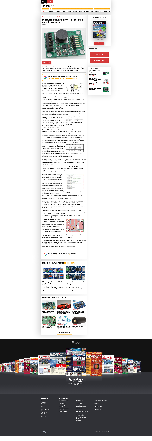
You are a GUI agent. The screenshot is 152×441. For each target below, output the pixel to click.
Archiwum (105, 11)
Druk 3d (59, 8)
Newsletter (43, 3)
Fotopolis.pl (96, 403)
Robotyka (64, 8)
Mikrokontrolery (45, 8)
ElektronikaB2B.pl (79, 414)
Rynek (92, 11)
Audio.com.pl (79, 403)
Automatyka (98, 11)
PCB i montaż (101, 8)
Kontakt (43, 415)
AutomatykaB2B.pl (80, 415)
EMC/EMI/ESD (106, 8)
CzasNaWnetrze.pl (63, 411)
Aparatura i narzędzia (84, 11)
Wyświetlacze (54, 8)
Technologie (58, 11)
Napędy (81, 8)
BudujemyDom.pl (62, 403)
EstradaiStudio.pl (79, 408)
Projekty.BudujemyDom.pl (64, 405)
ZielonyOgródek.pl (62, 409)
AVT (108, 431)
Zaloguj (50, 1)
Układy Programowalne (74, 8)
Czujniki (91, 8)
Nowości (75, 11)
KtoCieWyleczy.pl (97, 409)
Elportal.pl (78, 418)
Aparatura (85, 8)
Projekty (44, 11)
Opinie (64, 11)
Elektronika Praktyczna (81, 417)
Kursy (69, 11)
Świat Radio (78, 420)
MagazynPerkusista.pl (81, 406)
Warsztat (96, 8)
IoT (50, 8)
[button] (41, 9)
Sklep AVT (48, 3)
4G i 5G (67, 8)
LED (88, 8)
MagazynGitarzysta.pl (81, 405)
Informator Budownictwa (64, 408)
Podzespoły (50, 11)
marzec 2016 (99, 39)
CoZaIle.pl (61, 406)
